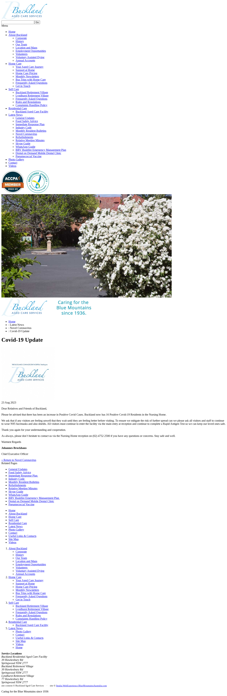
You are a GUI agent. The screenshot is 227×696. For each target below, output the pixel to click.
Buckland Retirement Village (32, 92)
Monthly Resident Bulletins (31, 130)
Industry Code (24, 127)
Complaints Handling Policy (31, 105)
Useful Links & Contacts (22, 535)
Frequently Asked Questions (31, 82)
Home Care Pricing (26, 73)
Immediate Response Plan (30, 124)
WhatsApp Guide (25, 146)
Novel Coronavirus (26, 133)
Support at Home (25, 70)
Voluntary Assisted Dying (30, 57)
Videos (12, 165)
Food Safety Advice (27, 121)
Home (12, 31)
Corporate (21, 38)
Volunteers (21, 54)
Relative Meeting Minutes (30, 140)
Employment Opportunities (31, 50)
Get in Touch (23, 86)
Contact (13, 162)
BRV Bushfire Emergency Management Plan (41, 149)
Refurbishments (24, 137)
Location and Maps (26, 47)
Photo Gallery (16, 159)
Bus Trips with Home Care (31, 79)
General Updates (25, 117)
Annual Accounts (25, 60)
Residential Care (18, 108)
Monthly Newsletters (27, 76)
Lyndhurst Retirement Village (32, 95)
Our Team (21, 44)
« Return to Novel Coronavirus (18, 460)
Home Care (15, 63)
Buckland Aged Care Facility (32, 111)
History (20, 41)
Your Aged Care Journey (29, 66)
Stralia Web (61, 685)
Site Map (14, 539)
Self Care (14, 89)
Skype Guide (23, 143)
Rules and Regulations (28, 101)
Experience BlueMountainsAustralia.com (87, 685)
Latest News (16, 114)
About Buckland (18, 34)
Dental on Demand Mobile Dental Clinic (38, 153)
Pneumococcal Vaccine (28, 156)
